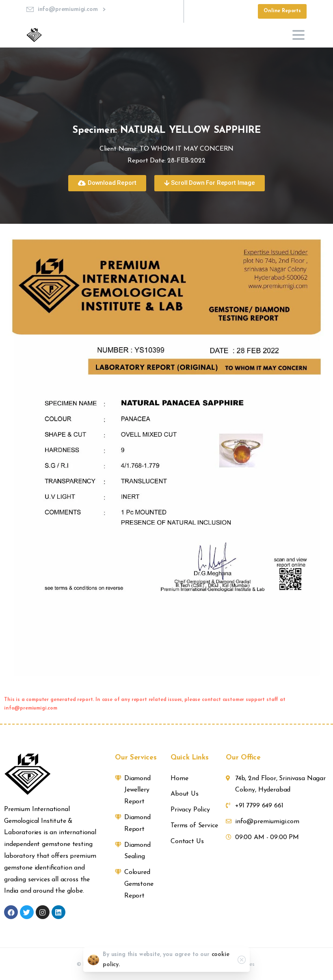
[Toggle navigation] (298, 35)
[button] (107, 183)
